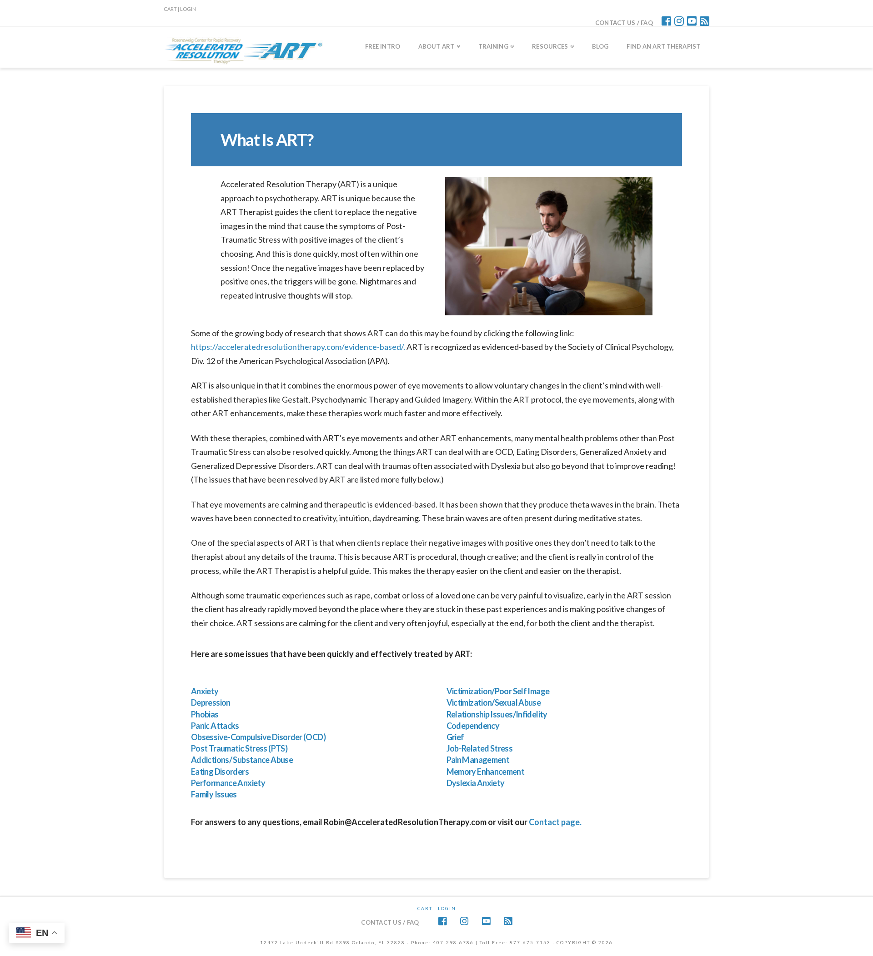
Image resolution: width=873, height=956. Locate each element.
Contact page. (555, 822)
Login (447, 908)
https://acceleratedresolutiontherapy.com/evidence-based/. (298, 347)
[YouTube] (692, 20)
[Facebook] (666, 20)
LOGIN (188, 9)
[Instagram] (679, 20)
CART (170, 9)
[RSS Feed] (704, 20)
